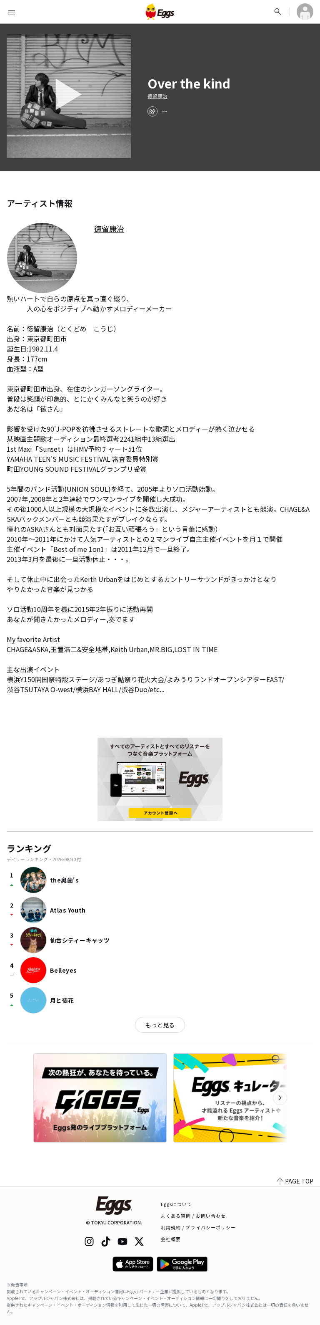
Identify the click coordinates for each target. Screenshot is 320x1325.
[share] (153, 111)
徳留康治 (158, 96)
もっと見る (160, 1025)
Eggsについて (176, 1204)
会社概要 (171, 1239)
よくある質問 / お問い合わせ (193, 1215)
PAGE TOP (299, 1181)
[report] (164, 111)
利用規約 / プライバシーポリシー (198, 1227)
